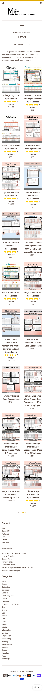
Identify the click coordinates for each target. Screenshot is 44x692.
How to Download (9, 556)
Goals (4, 613)
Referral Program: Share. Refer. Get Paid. (18, 568)
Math (4, 621)
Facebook (5, 537)
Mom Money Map (27, 671)
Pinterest (5, 534)
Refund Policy (7, 559)
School (4, 650)
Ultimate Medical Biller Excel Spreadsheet (11, 245)
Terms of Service (8, 565)
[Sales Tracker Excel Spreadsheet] (11, 129)
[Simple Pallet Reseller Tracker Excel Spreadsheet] (33, 323)
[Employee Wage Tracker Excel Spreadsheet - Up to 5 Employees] (11, 427)
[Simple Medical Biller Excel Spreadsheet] (33, 176)
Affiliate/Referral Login (11, 570)
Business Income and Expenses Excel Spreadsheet (33, 98)
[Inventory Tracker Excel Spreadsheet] (11, 379)
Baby (4, 581)
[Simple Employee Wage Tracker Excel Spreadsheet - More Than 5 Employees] (33, 379)
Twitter (4, 540)
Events (4, 610)
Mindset (5, 627)
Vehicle (4, 656)
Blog (3, 528)
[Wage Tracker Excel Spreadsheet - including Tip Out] (11, 475)
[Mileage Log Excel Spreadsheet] (11, 79)
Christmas (6, 598)
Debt (3, 607)
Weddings (6, 659)
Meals (4, 624)
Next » (23, 512)
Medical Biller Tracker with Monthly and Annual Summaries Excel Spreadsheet (11, 345)
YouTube (5, 543)
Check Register (7, 596)
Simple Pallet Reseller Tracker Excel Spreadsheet (33, 342)
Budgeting (6, 587)
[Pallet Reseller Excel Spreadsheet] (33, 129)
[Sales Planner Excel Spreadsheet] (11, 276)
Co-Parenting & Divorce (11, 604)
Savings (5, 647)
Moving (5, 633)
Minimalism (6, 630)
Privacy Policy (7, 562)
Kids (3, 619)
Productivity (6, 639)
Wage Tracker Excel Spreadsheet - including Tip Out (11, 494)
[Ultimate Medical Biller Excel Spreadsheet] (11, 226)
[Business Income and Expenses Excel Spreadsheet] (33, 79)
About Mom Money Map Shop (14, 553)
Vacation (5, 653)
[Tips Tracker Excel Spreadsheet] (11, 176)
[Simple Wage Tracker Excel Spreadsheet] (33, 475)
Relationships (7, 644)
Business (5, 584)
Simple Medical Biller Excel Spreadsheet (33, 195)
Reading (5, 642)
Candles (5, 593)
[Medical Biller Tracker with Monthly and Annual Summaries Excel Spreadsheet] (11, 323)
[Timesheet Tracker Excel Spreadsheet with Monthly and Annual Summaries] (33, 226)
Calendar (5, 590)
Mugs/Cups (6, 636)
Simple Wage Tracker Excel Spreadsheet (33, 494)
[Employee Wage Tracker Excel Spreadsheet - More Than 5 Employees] (33, 427)
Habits (4, 616)
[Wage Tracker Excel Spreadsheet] (33, 276)
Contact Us (6, 531)
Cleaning (5, 601)
